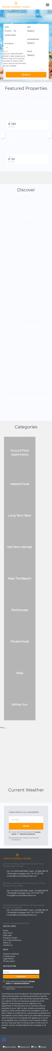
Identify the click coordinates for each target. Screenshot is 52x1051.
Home (5, 930)
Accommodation (33, 39)
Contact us (7, 945)
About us (7, 943)
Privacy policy (9, 961)
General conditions (11, 954)
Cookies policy (9, 956)
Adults (29, 51)
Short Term (8, 933)
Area (29, 27)
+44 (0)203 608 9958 (18, 871)
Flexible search (10, 35)
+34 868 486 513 (41, 871)
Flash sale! (7, 935)
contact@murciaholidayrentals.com (22, 876)
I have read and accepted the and (26, 833)
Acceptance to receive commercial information (25, 839)
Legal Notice (8, 959)
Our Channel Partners (12, 940)
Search (26, 75)
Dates (7, 27)
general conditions (27, 834)
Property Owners (10, 938)
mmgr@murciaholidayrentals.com (21, 895)
